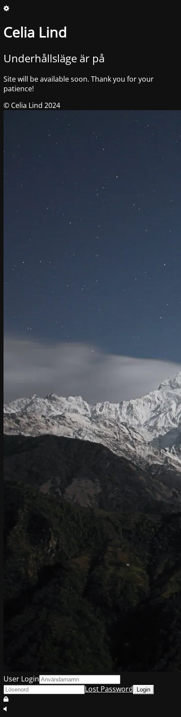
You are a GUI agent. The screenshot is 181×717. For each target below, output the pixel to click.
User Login (21, 679)
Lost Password (109, 689)
